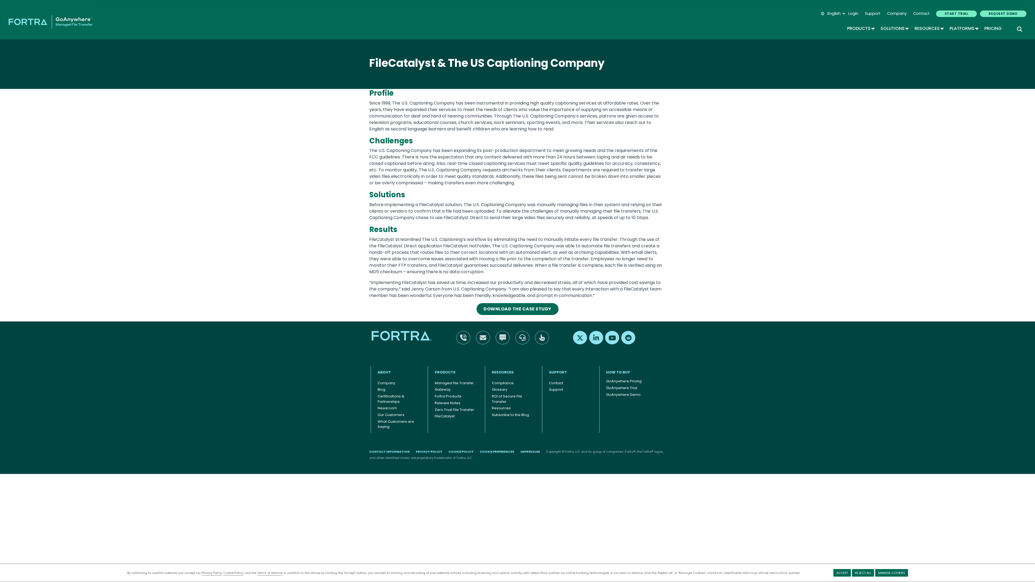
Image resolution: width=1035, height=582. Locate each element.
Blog (381, 389)
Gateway (443, 389)
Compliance (503, 383)
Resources (929, 28)
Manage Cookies (891, 573)
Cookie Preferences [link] (497, 451)
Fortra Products (448, 396)
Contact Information (389, 451)
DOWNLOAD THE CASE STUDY (517, 309)
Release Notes (447, 403)
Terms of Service (269, 573)
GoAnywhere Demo (623, 394)
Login (853, 13)
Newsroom (387, 408)
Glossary (499, 389)
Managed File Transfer (454, 383)
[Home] (51, 21)
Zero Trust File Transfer (454, 409)
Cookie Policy (233, 573)
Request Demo (1003, 13)
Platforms (964, 28)
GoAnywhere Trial (621, 387)
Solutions (894, 28)
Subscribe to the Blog (510, 414)
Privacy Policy (212, 573)
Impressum (530, 451)
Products (860, 28)
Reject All (863, 573)
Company (897, 13)
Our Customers (391, 414)
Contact (921, 13)
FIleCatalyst (445, 416)
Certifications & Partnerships (391, 399)
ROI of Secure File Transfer (507, 399)
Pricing (993, 28)
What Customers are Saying (396, 424)
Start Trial (956, 13)
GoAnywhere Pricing (624, 381)
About (384, 372)
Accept (842, 573)
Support (873, 13)
